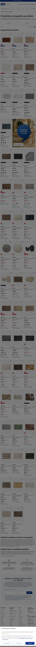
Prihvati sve (30, 643)
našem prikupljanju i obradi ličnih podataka (25, 638)
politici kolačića (5, 639)
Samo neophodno (19, 643)
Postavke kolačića (7, 643)
